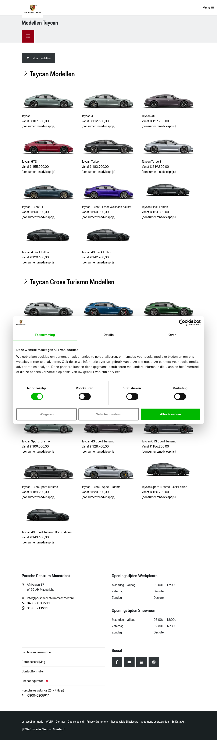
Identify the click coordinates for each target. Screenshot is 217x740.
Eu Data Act (178, 721)
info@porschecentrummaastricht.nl (50, 598)
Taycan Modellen (51, 73)
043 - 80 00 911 (38, 603)
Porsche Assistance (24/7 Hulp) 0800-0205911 (43, 693)
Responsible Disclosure (124, 721)
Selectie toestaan (108, 414)
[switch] (85, 396)
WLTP (49, 721)
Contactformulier (33, 671)
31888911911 (37, 608)
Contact (60, 721)
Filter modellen (41, 58)
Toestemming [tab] (45, 335)
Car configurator (33, 680)
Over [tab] (172, 335)
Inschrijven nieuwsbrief (37, 652)
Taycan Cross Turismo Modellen (71, 281)
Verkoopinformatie (32, 721)
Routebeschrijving (33, 661)
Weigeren (47, 414)
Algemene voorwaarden (155, 721)
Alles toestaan (170, 414)
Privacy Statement (97, 721)
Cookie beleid (76, 721)
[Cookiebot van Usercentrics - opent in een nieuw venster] (182, 322)
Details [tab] (108, 335)
